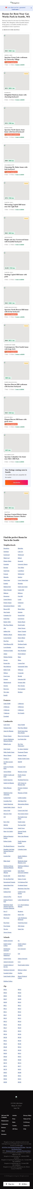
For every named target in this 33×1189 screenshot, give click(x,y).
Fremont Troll (21, 766)
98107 (5, 999)
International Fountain (9, 882)
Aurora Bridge (7, 771)
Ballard (20, 558)
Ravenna (6, 567)
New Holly (21, 641)
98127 (5, 1028)
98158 (19, 1050)
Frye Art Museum (8, 828)
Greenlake (6, 564)
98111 (5, 1005)
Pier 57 (5, 911)
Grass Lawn (7, 676)
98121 (19, 1018)
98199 (19, 1082)
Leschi (19, 599)
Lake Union (7, 724)
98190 (5, 1075)
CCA (19, 962)
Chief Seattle (7, 749)
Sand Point (6, 570)
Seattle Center (21, 822)
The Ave (6, 929)
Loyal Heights (7, 647)
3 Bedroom (6, 707)
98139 (19, 1037)
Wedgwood (21, 554)
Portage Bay (7, 663)
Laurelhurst (21, 570)
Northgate (6, 551)
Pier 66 (20, 896)
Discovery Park (8, 813)
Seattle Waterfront (8, 804)
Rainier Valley (7, 622)
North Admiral (21, 653)
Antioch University (8, 962)
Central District (8, 599)
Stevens (6, 660)
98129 (19, 1028)
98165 (19, 1056)
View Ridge (21, 567)
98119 (5, 1018)
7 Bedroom (6, 713)
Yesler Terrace (21, 628)
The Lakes (6, 692)
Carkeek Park (7, 797)
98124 (19, 1021)
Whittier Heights (8, 657)
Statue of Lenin (22, 879)
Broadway (20, 911)
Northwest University (9, 970)
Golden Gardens (22, 797)
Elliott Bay (6, 888)
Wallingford (21, 574)
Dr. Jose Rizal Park (8, 879)
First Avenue (7, 926)
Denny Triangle (22, 631)
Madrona (6, 593)
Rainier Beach (21, 622)
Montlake (20, 583)
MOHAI (6, 825)
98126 (19, 1024)
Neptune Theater (22, 755)
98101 (5, 989)
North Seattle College (23, 965)
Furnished (6, 716)
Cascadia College (8, 973)
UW (5, 817)
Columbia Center (22, 849)
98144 (19, 1040)
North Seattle (21, 625)
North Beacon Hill (8, 644)
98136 (19, 1034)
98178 (5, 1069)
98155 (5, 1050)
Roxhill (5, 695)
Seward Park (21, 615)
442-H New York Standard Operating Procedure (13, 1147)
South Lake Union (22, 586)
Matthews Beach (8, 634)
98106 (19, 996)
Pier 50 (20, 807)
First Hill (20, 596)
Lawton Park (21, 663)
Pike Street (6, 918)
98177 (19, 1066)
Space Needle (21, 724)
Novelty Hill (7, 875)
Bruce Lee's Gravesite (23, 736)
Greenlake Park (8, 801)
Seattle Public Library (9, 807)
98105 (5, 996)
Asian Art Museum (8, 731)
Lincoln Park (7, 856)
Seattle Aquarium (8, 780)
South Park (6, 618)
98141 (5, 1040)
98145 (5, 1044)
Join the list (16, 482)
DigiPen (20, 973)
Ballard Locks (7, 744)
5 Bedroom (6, 710)
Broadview (6, 548)
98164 (5, 1056)
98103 (5, 992)
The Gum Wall (22, 825)
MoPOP (20, 762)
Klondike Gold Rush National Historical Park (9, 851)
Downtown (6, 596)
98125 (5, 1024)
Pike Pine (6, 641)
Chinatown (20, 602)
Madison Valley (22, 634)
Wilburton (20, 669)
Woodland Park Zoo (23, 780)
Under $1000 (7, 703)
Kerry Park (6, 822)
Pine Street (6, 922)
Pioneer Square (7, 602)
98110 (19, 1002)
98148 (5, 1047)
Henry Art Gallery (8, 831)
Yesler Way (21, 929)
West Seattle (7, 612)
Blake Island (7, 861)
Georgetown (21, 618)
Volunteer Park (7, 728)
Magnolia (6, 577)
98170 (5, 1063)
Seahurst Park (7, 891)
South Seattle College (9, 976)
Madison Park (7, 586)
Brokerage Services (11, 1151)
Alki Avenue (21, 926)
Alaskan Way (7, 914)
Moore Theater (7, 755)
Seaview (6, 685)
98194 (5, 1079)
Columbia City (7, 615)
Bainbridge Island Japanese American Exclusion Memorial (9, 906)
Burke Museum (7, 788)
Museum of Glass (22, 771)
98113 (5, 1008)
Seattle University (8, 940)
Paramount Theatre (23, 752)
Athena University (22, 958)
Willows (6, 673)
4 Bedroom (21, 707)
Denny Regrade (8, 590)
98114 (19, 1008)
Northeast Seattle (22, 644)
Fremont (6, 574)
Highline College (8, 981)
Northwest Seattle (8, 650)
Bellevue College (22, 970)
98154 (19, 1047)
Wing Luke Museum (23, 836)
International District (9, 606)
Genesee (6, 679)
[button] (31, 3)
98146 (19, 1044)
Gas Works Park (22, 739)
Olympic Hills (21, 682)
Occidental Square (22, 885)
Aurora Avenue (7, 932)
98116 (19, 1012)
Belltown (20, 593)
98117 (5, 1015)
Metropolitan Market (23, 804)
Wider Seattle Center (9, 752)
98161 (19, 1053)
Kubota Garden (7, 841)
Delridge (20, 612)
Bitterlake (20, 548)
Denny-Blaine (21, 638)
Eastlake (6, 583)
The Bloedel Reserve (9, 846)
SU (19, 940)
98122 (5, 1021)
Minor (19, 660)
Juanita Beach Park (8, 885)
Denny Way (21, 914)
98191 (19, 1075)
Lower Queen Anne (23, 580)
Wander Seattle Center (23, 758)
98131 (5, 1031)
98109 (5, 1002)
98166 (5, 1060)
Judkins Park (7, 631)
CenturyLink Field (22, 810)
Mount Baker (21, 609)
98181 (19, 1069)
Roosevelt (20, 561)
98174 (19, 1063)
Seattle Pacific (7, 958)
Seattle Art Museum (9, 783)
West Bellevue (7, 666)
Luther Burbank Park (23, 900)
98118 (19, 1015)
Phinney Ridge (7, 561)
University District (22, 564)
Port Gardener (21, 689)
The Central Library (23, 813)
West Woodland (22, 650)
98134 (5, 1034)
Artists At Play (7, 896)
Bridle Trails (7, 669)
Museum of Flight (22, 793)
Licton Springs (7, 638)
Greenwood (7, 554)
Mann (19, 657)
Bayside (20, 676)
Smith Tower (21, 828)
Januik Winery (21, 875)
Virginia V (6, 758)
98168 (19, 1060)
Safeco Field (7, 810)
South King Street (22, 922)
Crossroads (20, 673)
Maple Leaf (7, 558)
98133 (19, 1031)
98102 (19, 989)
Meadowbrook (7, 682)
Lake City (20, 551)
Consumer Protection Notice (24, 1151)
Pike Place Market (8, 625)
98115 (5, 1012)
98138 (5, 1037)
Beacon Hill (7, 609)
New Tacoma (21, 685)
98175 (5, 1066)
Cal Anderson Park (23, 882)
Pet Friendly (21, 713)
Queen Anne (7, 580)
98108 (19, 999)
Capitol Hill (21, 590)
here (21, 1145)
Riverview (6, 689)
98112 (19, 1005)
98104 (19, 992)
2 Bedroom (21, 703)
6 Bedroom (21, 710)
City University (22, 948)
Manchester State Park (23, 888)
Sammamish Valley (23, 666)
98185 (5, 1072)
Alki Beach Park (22, 801)
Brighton (20, 692)
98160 (5, 1053)
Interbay (20, 577)
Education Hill (21, 679)
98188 (19, 1072)
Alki (5, 628)
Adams (5, 653)
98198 (5, 1082)
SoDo (19, 606)
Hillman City (21, 647)
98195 (19, 1079)
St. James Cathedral (23, 749)
